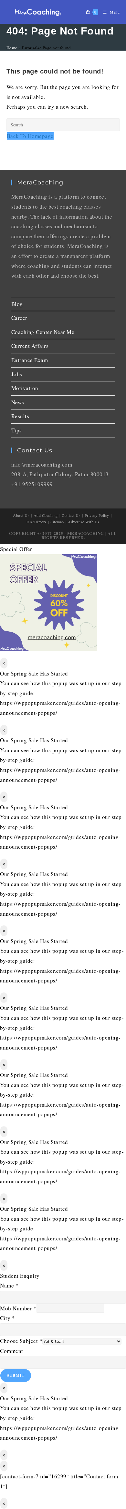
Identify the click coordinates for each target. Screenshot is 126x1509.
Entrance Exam (29, 360)
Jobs (16, 374)
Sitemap (57, 521)
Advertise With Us (84, 521)
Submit (16, 1375)
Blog (17, 304)
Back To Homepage (30, 136)
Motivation (24, 388)
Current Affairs (30, 346)
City (7, 1318)
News (17, 402)
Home (11, 48)
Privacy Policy (97, 515)
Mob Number (18, 1308)
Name (9, 1285)
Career (19, 317)
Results (20, 416)
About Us (21, 515)
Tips (16, 430)
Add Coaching (46, 515)
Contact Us (71, 515)
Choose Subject (21, 1341)
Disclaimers (36, 521)
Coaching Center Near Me (43, 332)
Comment (11, 1351)
